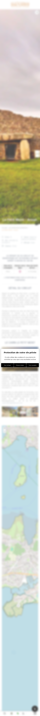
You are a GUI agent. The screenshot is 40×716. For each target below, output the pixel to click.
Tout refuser (7, 365)
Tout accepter (33, 365)
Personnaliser (20, 365)
